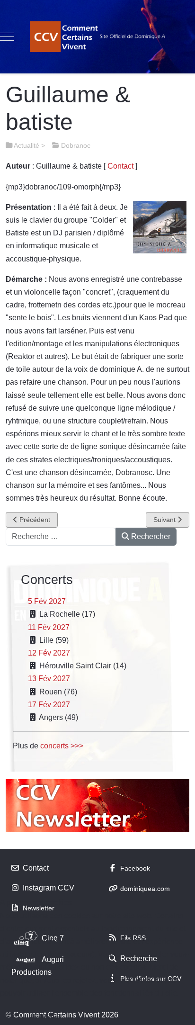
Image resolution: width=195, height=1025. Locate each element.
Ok (11, 1016)
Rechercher (149, 536)
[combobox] (61, 537)
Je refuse (45, 1016)
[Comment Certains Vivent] (97, 36)
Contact (120, 166)
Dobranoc (75, 145)
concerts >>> (61, 746)
